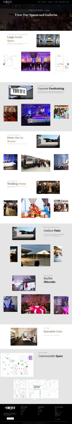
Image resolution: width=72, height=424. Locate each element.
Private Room (22, 411)
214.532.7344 (57, 409)
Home (39, 1)
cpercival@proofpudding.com (59, 411)
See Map (56, 416)
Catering (39, 408)
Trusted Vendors (40, 411)
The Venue (43, 1)
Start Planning (10, 418)
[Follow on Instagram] (59, 419)
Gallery (56, 1)
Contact (67, 1)
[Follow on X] (57, 419)
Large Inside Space (23, 408)
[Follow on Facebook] (55, 419)
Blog (64, 1)
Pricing (60, 1)
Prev (4, 64)
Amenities (50, 1)
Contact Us (36, 20)
